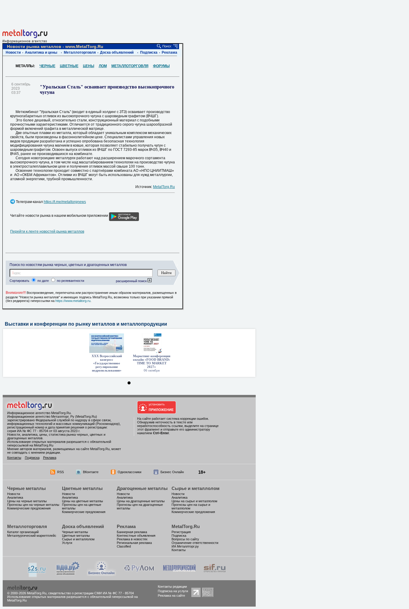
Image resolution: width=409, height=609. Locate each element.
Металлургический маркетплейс (31, 535)
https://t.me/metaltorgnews (65, 202)
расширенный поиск (132, 281)
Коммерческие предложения (29, 508)
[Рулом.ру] (139, 574)
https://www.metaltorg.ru (72, 301)
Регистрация (181, 532)
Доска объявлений (117, 52)
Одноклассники (129, 472)
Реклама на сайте (171, 595)
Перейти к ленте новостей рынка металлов (47, 231)
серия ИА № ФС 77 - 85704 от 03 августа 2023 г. (43, 431)
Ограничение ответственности (195, 543)
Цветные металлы (82, 488)
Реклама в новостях (132, 539)
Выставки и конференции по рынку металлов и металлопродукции (86, 324)
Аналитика (15, 497)
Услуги (67, 543)
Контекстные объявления (136, 535)
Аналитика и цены (41, 52)
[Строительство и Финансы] (214, 574)
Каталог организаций (23, 532)
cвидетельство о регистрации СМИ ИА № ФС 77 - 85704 (91, 593)
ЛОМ (103, 66)
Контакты (14, 457)
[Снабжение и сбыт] (37, 575)
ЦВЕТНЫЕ (69, 66)
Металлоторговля (80, 52)
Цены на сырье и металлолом (194, 501)
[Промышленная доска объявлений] (68, 575)
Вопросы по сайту (185, 539)
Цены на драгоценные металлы (141, 501)
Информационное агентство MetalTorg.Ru (39, 413)
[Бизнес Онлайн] (101, 574)
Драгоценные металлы (142, 488)
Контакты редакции (172, 586)
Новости (13, 52)
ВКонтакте (91, 472)
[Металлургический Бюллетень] (179, 574)
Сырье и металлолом (195, 488)
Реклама (169, 52)
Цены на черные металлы (27, 501)
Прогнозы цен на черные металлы (33, 504)
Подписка (148, 52)
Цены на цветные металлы (82, 501)
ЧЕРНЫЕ (47, 66)
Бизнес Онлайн (172, 472)
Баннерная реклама (132, 532)
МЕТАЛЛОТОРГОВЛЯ (130, 66)
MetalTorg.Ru (164, 187)
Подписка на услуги (173, 591)
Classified (124, 546)
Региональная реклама (134, 543)
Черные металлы (26, 488)
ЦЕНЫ (88, 66)
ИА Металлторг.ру (185, 546)
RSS (60, 472)
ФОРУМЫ (161, 66)
